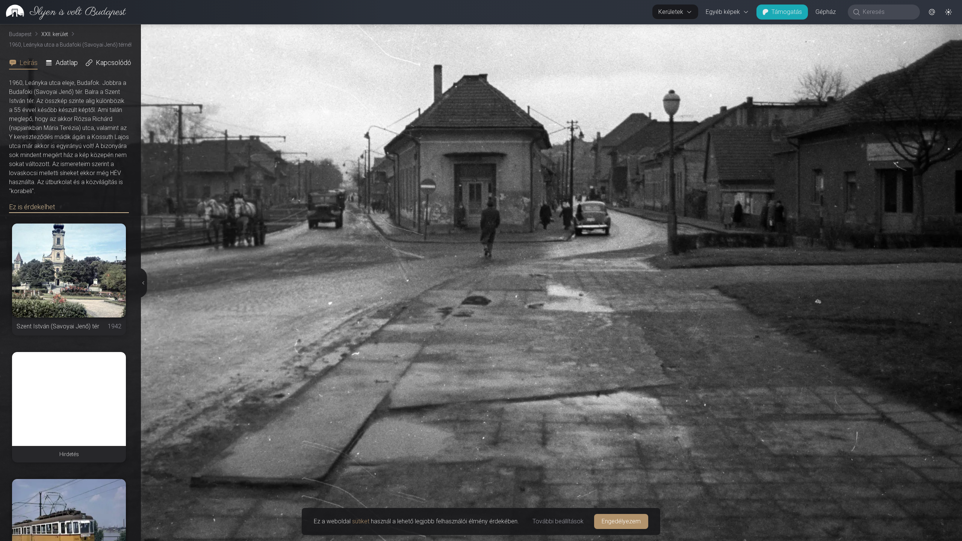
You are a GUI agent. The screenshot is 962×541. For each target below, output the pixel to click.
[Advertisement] (69, 399)
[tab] (25, 63)
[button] (931, 12)
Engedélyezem (621, 521)
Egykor (824, 30)
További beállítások (558, 521)
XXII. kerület (54, 34)
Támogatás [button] (786, 11)
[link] (63, 12)
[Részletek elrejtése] (143, 283)
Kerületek (670, 11)
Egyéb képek (723, 11)
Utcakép (869, 30)
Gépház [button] (825, 11)
